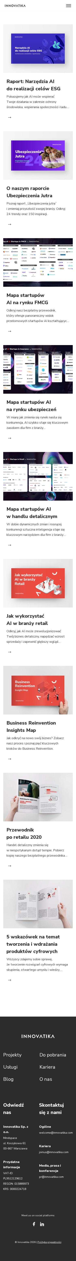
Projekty (12, 1055)
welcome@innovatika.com (56, 1133)
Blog (8, 1079)
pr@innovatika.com (51, 1177)
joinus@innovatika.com (54, 1152)
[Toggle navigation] (68, 5)
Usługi (10, 1067)
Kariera (47, 1067)
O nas (46, 1079)
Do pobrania (53, 1055)
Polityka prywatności (49, 1242)
